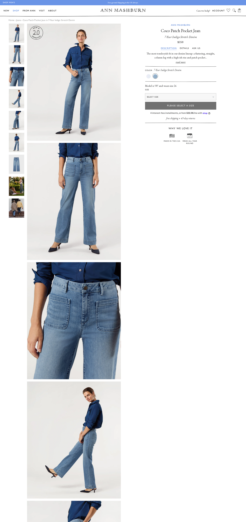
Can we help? (203, 10)
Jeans (18, 20)
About (52, 10)
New (6, 10)
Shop (16, 10)
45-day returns (188, 118)
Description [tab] (169, 48)
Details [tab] (184, 48)
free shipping (172, 118)
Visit (42, 10)
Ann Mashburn (180, 25)
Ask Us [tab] (196, 48)
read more (180, 62)
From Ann (29, 10)
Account (218, 10)
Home (11, 20)
